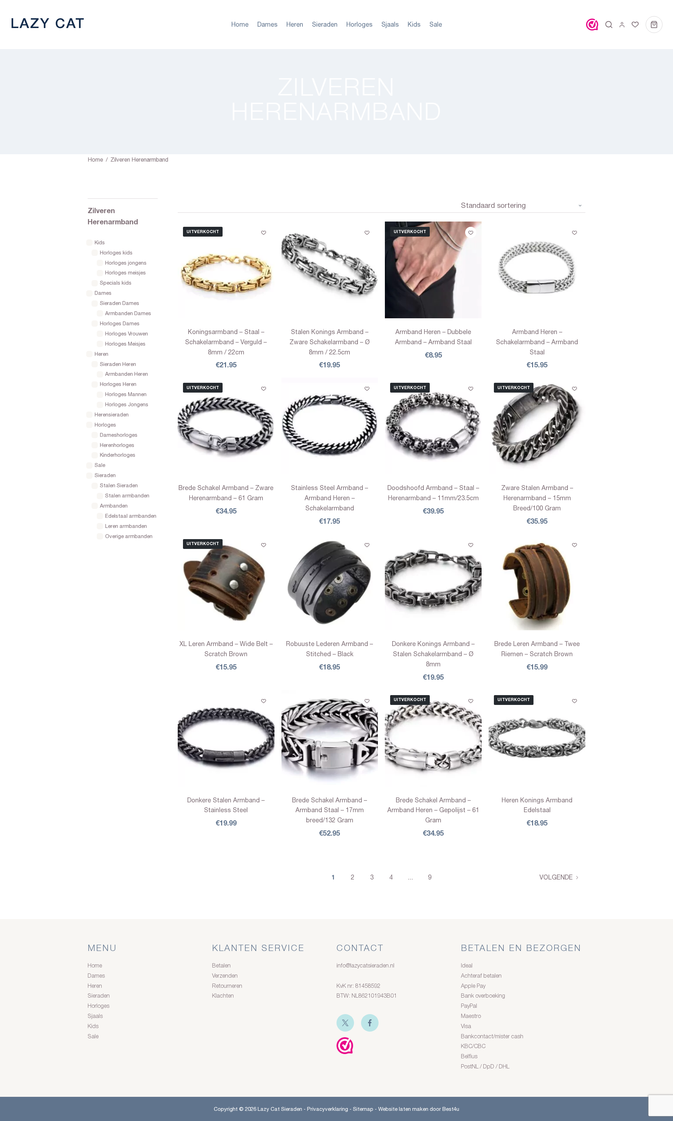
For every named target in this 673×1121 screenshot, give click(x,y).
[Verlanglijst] (635, 24)
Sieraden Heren (118, 364)
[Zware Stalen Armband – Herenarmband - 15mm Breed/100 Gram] (537, 426)
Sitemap (363, 1109)
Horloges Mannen (126, 394)
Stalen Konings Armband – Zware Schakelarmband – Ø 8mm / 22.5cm (330, 342)
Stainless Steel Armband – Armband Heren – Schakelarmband (329, 498)
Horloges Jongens (126, 404)
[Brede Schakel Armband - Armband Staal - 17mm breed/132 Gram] (329, 738)
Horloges (359, 24)
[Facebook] (370, 1023)
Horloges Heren (118, 384)
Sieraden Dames (119, 303)
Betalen (221, 966)
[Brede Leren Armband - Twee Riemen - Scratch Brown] (537, 582)
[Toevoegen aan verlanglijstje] (263, 232)
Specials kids (115, 283)
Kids (414, 24)
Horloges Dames (120, 323)
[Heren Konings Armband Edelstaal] (537, 738)
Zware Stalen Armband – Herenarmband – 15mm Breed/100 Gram (537, 498)
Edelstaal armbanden (130, 516)
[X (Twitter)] (345, 1023)
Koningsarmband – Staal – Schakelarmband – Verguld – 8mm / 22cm (226, 342)
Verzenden (225, 976)
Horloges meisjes (125, 273)
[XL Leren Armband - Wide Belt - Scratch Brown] (226, 582)
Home (240, 24)
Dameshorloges (118, 435)
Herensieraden (112, 414)
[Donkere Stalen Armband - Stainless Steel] (226, 738)
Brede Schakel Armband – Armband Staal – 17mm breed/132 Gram (329, 810)
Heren (294, 24)
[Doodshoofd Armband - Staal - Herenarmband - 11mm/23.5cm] (433, 426)
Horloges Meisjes (125, 344)
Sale (435, 24)
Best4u (450, 1109)
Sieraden (325, 24)
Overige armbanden (128, 536)
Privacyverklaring (327, 1109)
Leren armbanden (126, 526)
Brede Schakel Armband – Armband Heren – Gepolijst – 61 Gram (433, 810)
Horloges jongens (126, 263)
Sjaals (390, 24)
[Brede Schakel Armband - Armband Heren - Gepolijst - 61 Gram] (433, 738)
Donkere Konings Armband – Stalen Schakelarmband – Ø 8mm (433, 654)
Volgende (556, 877)
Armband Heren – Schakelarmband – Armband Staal (537, 342)
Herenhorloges (117, 445)
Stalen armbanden (127, 495)
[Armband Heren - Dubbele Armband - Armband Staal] (433, 270)
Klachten (223, 996)
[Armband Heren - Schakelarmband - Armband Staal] (537, 270)
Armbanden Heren (126, 374)
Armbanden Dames (128, 313)
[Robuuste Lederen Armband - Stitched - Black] (329, 582)
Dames (267, 24)
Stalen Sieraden (119, 485)
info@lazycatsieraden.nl (365, 966)
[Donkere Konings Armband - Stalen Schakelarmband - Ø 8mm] (433, 582)
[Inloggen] (622, 24)
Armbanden (114, 506)
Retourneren (227, 986)
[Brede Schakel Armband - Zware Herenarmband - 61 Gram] (226, 426)
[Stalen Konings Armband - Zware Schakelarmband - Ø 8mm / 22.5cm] (329, 270)
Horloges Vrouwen (126, 334)
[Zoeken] (608, 24)
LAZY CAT (48, 24)
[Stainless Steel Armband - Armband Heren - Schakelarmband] (329, 426)
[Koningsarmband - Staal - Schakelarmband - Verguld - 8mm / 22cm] (226, 270)
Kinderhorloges (117, 455)
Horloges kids (116, 253)
